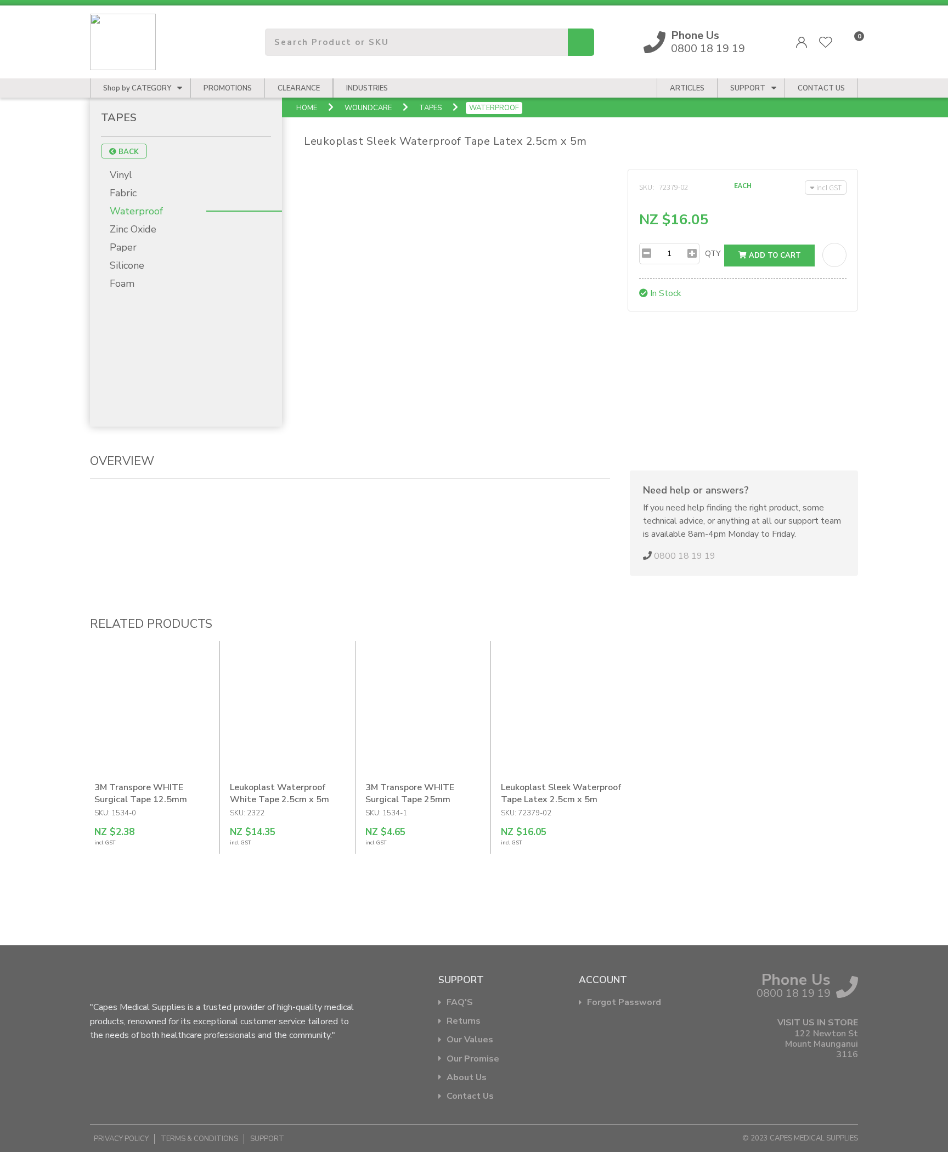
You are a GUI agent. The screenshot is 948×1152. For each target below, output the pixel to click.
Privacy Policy (121, 1139)
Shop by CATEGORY (137, 88)
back (127, 152)
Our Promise (473, 1059)
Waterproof (494, 108)
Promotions (228, 88)
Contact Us (470, 1096)
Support (747, 88)
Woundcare (368, 108)
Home (306, 108)
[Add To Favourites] (834, 255)
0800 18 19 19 (708, 42)
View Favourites (825, 42)
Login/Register (801, 42)
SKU (645, 187)
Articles (687, 88)
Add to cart (774, 255)
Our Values (470, 1040)
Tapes (430, 108)
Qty (713, 253)
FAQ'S (460, 1002)
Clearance (299, 88)
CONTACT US (821, 88)
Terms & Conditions (199, 1139)
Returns (464, 1021)
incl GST (829, 187)
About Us (467, 1077)
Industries (367, 88)
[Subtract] (646, 253)
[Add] (692, 253)
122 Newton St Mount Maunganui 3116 (821, 1044)
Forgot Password (624, 1002)
